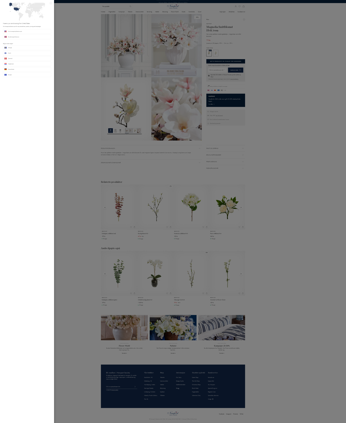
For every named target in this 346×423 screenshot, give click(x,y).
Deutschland (11, 69)
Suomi (9, 53)
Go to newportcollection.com (15, 31)
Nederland (11, 64)
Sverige (10, 47)
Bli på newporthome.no (13, 37)
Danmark (10, 58)
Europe (10, 74)
